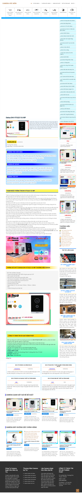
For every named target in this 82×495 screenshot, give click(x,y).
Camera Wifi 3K (10, 170)
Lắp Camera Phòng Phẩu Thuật (66, 59)
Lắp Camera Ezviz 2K (33, 170)
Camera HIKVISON (66, 233)
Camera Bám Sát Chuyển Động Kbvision (66, 39)
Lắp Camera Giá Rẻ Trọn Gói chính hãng (15, 180)
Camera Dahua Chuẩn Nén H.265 (67, 36)
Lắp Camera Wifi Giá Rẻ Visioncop (14, 168)
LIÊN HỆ (72, 3)
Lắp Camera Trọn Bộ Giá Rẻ (13, 182)
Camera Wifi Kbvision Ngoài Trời (66, 89)
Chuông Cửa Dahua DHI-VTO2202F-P (65, 412)
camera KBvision (65, 235)
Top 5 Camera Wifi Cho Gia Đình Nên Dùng (67, 80)
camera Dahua (65, 232)
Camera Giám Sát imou (29, 481)
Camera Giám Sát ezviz (29, 483)
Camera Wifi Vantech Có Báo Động (14, 172)
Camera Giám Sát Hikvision (30, 477)
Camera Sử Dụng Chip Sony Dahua (67, 20)
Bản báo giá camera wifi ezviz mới (14, 160)
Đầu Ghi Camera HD (65, 244)
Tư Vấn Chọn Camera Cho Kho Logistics (66, 53)
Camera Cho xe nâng (64, 50)
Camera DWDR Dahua (64, 33)
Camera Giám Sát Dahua (29, 473)
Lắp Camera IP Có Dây (66, 242)
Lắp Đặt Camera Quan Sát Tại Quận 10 (68, 291)
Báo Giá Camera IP (39, 158)
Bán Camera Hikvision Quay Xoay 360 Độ (68, 118)
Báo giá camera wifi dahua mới (45, 170)
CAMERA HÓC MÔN (9, 3)
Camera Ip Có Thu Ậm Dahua (66, 26)
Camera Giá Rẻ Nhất (64, 56)
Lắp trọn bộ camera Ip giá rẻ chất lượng (28, 182)
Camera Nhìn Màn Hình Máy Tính (67, 69)
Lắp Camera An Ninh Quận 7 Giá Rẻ (67, 265)
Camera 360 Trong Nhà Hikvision (67, 114)
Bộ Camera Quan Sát (66, 230)
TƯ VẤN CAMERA (36, 3)
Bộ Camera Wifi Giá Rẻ (29, 180)
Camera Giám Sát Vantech (30, 475)
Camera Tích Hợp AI (65, 241)
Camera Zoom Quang (65, 239)
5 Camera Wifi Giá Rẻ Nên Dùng (21, 170)
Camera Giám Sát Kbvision (30, 479)
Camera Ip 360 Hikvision (65, 108)
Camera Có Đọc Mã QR (65, 47)
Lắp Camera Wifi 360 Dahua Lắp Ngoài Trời (66, 105)
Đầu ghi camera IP (65, 245)
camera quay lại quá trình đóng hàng (32, 155)
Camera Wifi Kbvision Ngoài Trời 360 (29, 168)
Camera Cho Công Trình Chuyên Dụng (66, 66)
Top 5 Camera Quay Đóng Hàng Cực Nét (15, 155)
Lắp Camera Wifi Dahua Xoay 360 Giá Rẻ (68, 98)
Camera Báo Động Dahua (65, 23)
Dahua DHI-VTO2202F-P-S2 (67, 213)
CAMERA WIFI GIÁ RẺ (56, 3)
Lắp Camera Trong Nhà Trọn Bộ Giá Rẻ (43, 180)
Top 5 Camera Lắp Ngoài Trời (13, 158)
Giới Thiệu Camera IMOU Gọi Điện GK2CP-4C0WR (68, 316)
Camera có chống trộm (65, 62)
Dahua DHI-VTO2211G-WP (16, 118)
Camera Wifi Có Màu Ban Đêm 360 (67, 92)
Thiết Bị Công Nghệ (66, 3)
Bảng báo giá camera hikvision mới (48, 155)
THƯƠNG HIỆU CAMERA (45, 3)
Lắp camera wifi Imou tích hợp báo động (67, 73)
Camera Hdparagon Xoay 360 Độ (67, 121)
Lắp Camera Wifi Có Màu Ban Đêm (45, 168)
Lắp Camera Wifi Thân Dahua (66, 83)
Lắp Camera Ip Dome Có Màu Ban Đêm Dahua (67, 29)
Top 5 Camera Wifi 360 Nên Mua (67, 76)
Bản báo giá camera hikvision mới (27, 158)
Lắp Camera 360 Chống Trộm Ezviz (67, 111)
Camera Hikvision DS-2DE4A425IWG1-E (47, 445)
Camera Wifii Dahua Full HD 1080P (67, 86)
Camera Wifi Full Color (64, 94)
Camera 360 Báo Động (65, 101)
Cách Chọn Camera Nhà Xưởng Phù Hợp (67, 343)
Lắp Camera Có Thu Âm (66, 236)
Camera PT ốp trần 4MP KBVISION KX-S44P (66, 445)
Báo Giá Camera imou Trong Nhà (29, 160)
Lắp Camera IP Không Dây (67, 238)
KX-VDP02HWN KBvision (66, 138)
